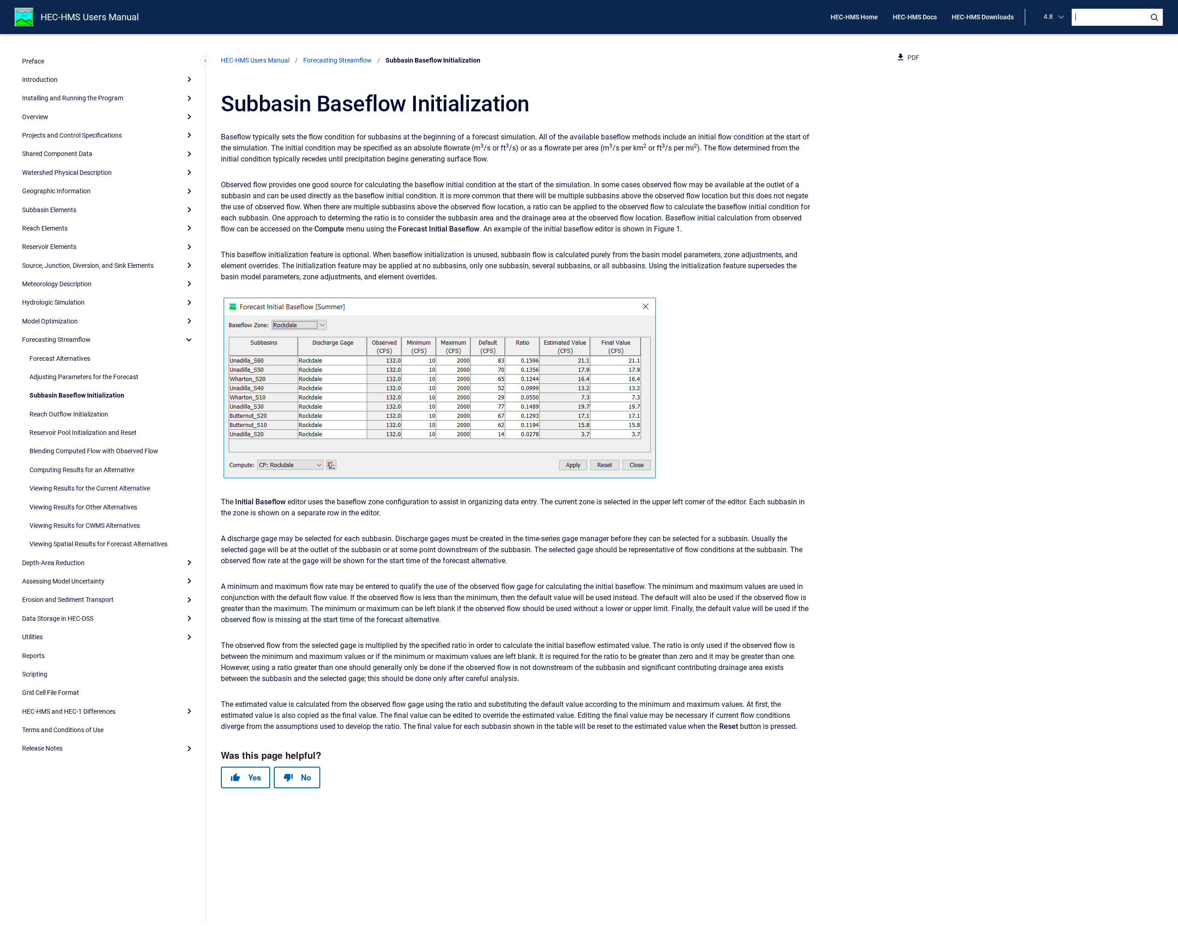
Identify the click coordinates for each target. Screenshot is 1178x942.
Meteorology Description (57, 284)
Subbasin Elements (49, 209)
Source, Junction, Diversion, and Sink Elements (88, 265)
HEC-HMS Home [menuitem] (854, 17)
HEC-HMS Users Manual (89, 17)
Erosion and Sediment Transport (68, 599)
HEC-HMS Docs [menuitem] (915, 17)
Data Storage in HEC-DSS (57, 618)
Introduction (40, 79)
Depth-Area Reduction (53, 562)
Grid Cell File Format (50, 692)
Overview (35, 116)
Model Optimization (50, 320)
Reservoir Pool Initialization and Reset (83, 432)
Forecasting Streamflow (56, 339)
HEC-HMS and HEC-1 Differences (68, 711)
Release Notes (42, 748)
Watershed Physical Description (67, 172)
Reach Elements (45, 228)
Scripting (34, 674)
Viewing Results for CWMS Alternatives (84, 525)
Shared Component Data (57, 153)
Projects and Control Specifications (72, 135)
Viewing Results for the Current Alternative (89, 488)
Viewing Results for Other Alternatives (83, 506)
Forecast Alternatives (59, 358)
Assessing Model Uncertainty (63, 581)
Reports (33, 655)
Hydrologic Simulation (53, 302)
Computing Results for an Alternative (81, 469)
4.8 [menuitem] (1048, 16)
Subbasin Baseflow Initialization (76, 395)
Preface (33, 60)
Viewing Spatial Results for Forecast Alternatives (98, 544)
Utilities (32, 637)
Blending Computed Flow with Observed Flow (93, 451)
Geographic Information (56, 191)
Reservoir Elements (49, 246)
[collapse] (189, 339)
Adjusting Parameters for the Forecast (84, 377)
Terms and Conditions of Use (63, 730)
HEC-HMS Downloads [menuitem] (983, 17)
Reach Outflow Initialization (68, 413)
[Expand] (189, 79)
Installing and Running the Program (72, 98)
